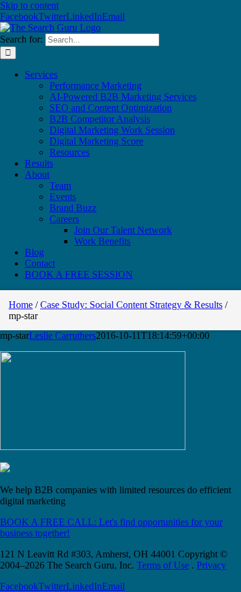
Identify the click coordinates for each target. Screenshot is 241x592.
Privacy (211, 565)
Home (21, 304)
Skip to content (29, 5)
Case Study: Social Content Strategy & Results (131, 304)
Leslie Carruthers (62, 335)
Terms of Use (163, 565)
